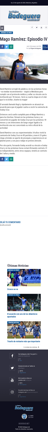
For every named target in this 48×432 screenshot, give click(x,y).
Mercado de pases (6, 33)
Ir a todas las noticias (30, 347)
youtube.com (24, 380)
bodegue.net (24, 423)
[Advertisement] (24, 191)
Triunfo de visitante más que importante (23, 341)
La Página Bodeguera (35, 48)
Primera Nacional (13, 322)
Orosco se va (12, 289)
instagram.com (28, 392)
